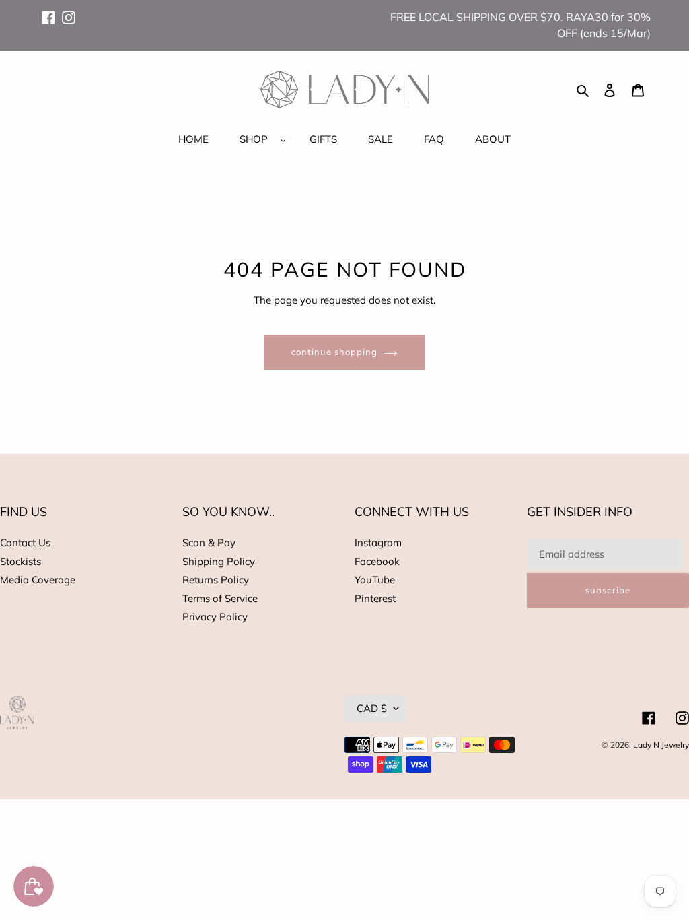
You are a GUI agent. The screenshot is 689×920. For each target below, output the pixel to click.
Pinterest (375, 598)
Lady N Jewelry (661, 745)
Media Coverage (37, 579)
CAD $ (372, 708)
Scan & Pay (208, 542)
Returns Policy (215, 579)
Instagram (378, 542)
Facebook (377, 561)
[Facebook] (48, 11)
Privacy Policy (215, 616)
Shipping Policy (218, 561)
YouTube (375, 579)
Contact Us (25, 542)
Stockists (20, 561)
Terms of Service (220, 598)
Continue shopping (334, 351)
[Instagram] (68, 11)
